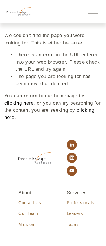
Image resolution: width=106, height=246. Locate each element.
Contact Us (29, 202)
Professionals (80, 202)
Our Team (28, 213)
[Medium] (72, 158)
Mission (26, 224)
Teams (73, 224)
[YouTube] (72, 171)
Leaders (75, 213)
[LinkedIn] (72, 145)
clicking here (19, 103)
